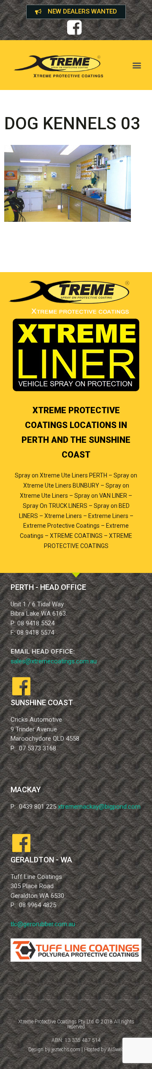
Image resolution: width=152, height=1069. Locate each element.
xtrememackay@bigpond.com (99, 806)
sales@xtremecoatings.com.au (54, 661)
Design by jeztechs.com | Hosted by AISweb (76, 1050)
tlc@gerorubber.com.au (43, 924)
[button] (76, 12)
